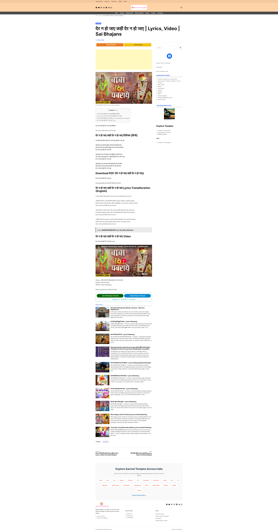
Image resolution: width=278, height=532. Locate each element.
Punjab (174, 485)
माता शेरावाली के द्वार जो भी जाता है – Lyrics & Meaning (125, 376)
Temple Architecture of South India (167, 79)
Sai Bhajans (105, 441)
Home (116, 13)
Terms (125, 1)
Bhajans (147, 13)
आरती (159, 94)
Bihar (146, 485)
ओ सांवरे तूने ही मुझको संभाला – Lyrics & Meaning (124, 321)
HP (138, 480)
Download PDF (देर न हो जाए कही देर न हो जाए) (109, 116)
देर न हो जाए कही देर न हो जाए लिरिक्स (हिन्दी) (108, 114)
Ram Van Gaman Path (162, 71)
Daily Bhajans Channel (137, 296)
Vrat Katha (158, 518)
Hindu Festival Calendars (162, 516)
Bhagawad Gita (129, 13)
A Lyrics (100, 15)
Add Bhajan (160, 13)
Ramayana (159, 67)
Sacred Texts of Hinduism (163, 63)
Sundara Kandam (162, 96)
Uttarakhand (137, 485)
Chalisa (160, 90)
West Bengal (156, 485)
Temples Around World (164, 130)
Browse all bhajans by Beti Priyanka (106, 289)
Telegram (115, 299)
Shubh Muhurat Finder (161, 520)
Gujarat (122, 480)
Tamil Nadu (126, 485)
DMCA (120, 1)
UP (178, 480)
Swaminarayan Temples (164, 132)
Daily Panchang (159, 514)
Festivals (153, 13)
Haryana (130, 480)
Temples (122, 13)
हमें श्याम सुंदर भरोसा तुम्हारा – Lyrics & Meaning (123, 401)
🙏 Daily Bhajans (138, 44)
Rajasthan (105, 485)
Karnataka (156, 480)
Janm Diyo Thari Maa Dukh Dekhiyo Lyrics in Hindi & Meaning (131, 427)
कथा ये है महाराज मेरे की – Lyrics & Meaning (123, 334)
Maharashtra (115, 485)
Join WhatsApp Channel (110, 296)
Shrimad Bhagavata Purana (165, 97)
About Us (107, 1)
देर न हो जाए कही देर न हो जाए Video (106, 120)
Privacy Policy (99, 1)
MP (172, 480)
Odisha (166, 485)
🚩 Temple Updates (110, 44)
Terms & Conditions (102, 518)
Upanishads (161, 88)
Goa (114, 480)
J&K (107, 480)
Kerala (165, 480)
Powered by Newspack (176, 529)
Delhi (100, 480)
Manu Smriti (161, 84)
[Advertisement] (124, 59)
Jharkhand (146, 480)
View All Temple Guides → (139, 495)
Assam (139, 490)
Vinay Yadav (100, 40)
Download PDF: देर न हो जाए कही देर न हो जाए (108, 183)
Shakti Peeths (161, 99)
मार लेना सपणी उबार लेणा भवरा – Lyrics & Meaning (124, 389)
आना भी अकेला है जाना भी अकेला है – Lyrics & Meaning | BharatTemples (131, 363)
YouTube (123, 299)
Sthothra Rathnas (139, 13)
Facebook (132, 299)
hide (116, 110)
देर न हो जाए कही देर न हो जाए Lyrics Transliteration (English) (113, 118)
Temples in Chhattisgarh (164, 142)
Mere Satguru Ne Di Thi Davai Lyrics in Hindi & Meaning (129, 414)
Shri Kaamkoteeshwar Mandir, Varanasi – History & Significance (127, 308)
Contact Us (114, 1)
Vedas (159, 86)
